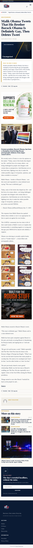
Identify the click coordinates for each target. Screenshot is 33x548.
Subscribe (17, 490)
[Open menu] (30, 6)
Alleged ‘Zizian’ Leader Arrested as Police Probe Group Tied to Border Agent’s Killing (15, 461)
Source (3, 386)
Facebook (5, 86)
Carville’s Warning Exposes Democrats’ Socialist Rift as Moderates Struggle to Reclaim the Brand (21, 431)
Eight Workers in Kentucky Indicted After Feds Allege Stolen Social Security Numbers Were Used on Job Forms (20, 12)
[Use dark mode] (30, 1)
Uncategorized (6, 17)
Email (9, 86)
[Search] (27, 6)
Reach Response (19, 546)
